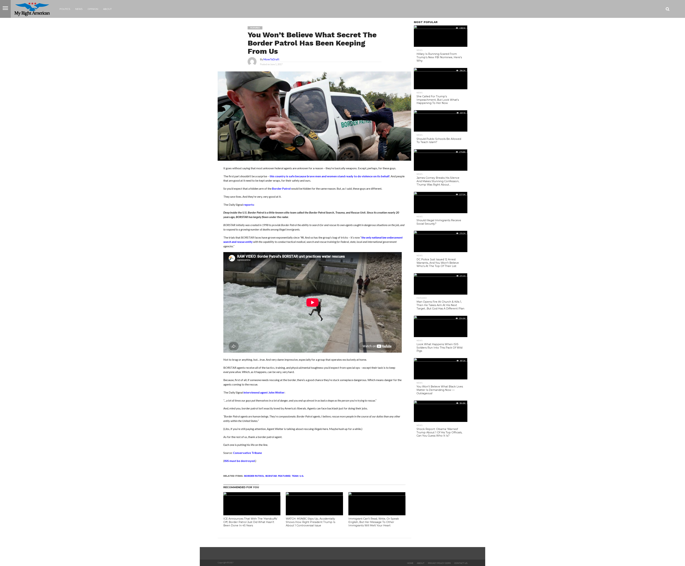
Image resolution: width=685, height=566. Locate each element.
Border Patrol (281, 188)
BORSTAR (271, 476)
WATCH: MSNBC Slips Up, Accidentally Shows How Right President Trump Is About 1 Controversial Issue (310, 522)
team (295, 476)
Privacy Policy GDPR (439, 563)
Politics (65, 8)
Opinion (93, 8)
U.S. (302, 476)
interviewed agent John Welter (264, 392)
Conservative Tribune (247, 452)
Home (410, 563)
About (107, 8)
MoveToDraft (271, 59)
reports (248, 204)
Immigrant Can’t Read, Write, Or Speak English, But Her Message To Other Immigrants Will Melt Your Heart (373, 522)
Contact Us (460, 563)
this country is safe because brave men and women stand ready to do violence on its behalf (330, 176)
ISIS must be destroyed (239, 460)
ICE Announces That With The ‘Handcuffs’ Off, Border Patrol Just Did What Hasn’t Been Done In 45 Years (250, 522)
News (79, 8)
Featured (284, 476)
